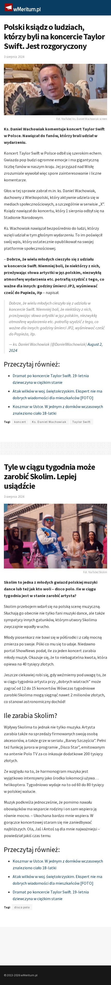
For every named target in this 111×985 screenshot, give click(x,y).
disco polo (22, 907)
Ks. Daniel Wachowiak (49, 422)
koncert (20, 422)
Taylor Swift (81, 422)
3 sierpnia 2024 (14, 57)
